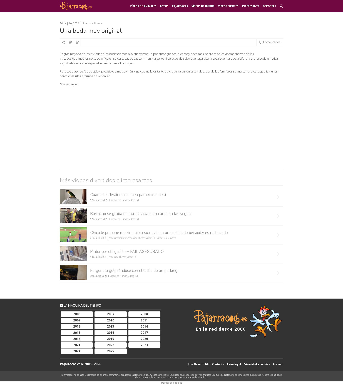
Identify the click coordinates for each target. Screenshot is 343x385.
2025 (110, 351)
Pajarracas (180, 6)
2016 (110, 333)
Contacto (218, 364)
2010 (110, 320)
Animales (143, 6)
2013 (110, 326)
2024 (76, 351)
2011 (144, 320)
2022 (110, 345)
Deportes (269, 6)
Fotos (164, 6)
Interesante (250, 6)
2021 (76, 345)
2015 (76, 333)
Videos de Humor (92, 23)
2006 (76, 314)
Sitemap (277, 364)
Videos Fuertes (228, 6)
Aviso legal (234, 364)
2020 (144, 339)
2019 (110, 339)
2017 (144, 333)
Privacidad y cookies (256, 364)
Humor (203, 6)
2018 (76, 339)
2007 (110, 314)
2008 (144, 314)
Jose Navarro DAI (198, 364)
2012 (76, 326)
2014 (144, 326)
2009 (76, 320)
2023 (144, 345)
